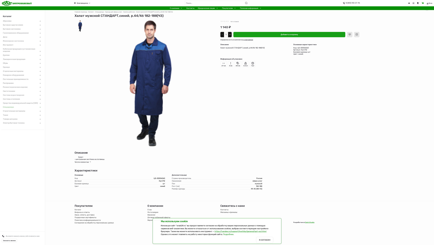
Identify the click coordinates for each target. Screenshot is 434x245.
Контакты (190, 8)
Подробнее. (228, 234)
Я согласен (264, 240)
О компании (174, 8)
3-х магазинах (247, 40)
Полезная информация (249, 8)
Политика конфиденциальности (88, 220)
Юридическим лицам (206, 8)
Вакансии (151, 215)
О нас (149, 210)
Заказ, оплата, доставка (84, 215)
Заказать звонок (9, 240)
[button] (108, 3)
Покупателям (227, 8)
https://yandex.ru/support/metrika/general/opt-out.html (240, 231)
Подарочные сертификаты (85, 217)
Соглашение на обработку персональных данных (94, 223)
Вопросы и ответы (82, 212)
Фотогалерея (152, 212)
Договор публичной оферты (158, 217)
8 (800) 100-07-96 (353, 3)
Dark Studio (309, 222)
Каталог (78, 210)
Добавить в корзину (289, 35)
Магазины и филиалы (228, 212)
